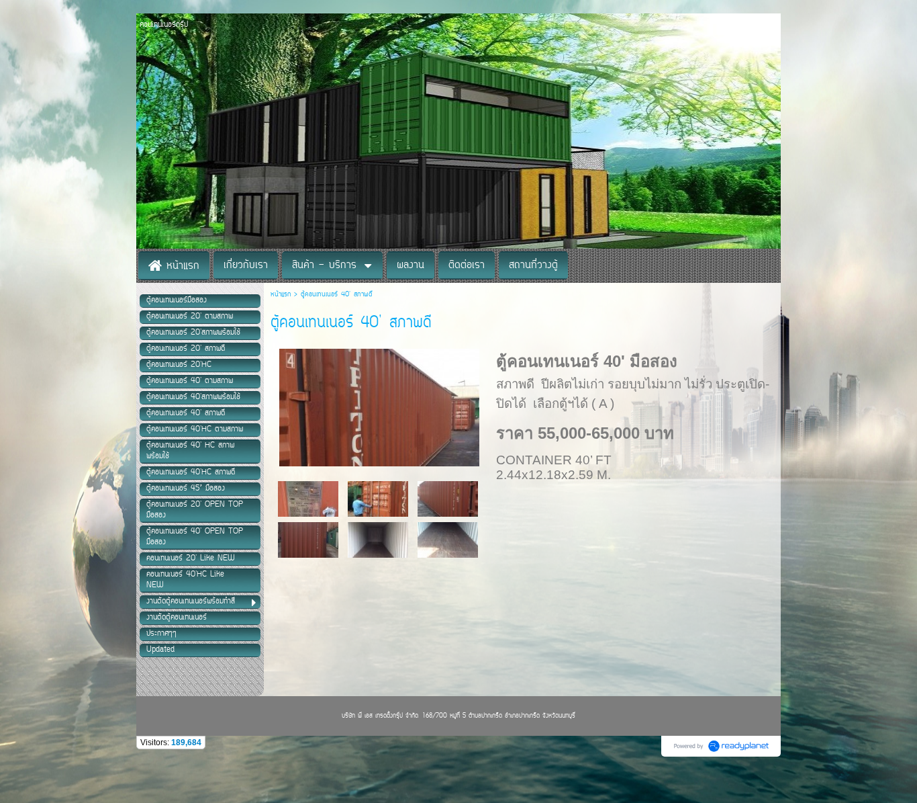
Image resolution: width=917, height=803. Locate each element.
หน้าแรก (282, 295)
